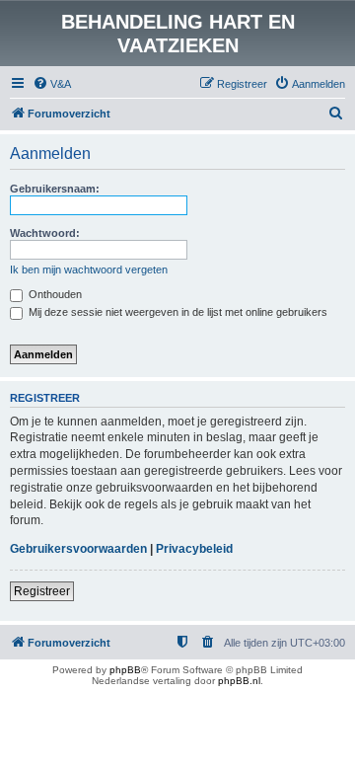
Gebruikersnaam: (55, 188)
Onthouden (54, 294)
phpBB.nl (239, 680)
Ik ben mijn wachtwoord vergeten (89, 269)
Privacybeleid (194, 549)
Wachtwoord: (45, 233)
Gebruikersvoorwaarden (78, 549)
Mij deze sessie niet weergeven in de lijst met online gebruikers (176, 312)
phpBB (125, 669)
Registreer (42, 591)
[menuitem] (52, 84)
